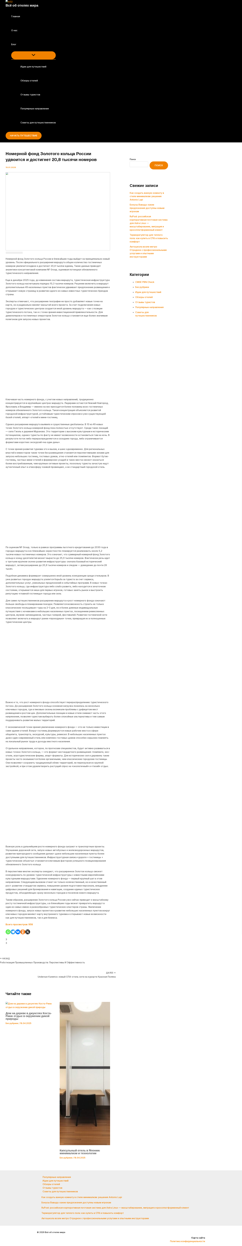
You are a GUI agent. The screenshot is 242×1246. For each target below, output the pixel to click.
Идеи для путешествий (33, 66)
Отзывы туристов (30, 94)
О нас (14, 30)
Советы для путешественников (38, 122)
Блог (13, 44)
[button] (18, 44)
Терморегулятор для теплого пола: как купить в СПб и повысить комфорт (149, 238)
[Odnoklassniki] (22, 931)
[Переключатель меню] (33, 55)
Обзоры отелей (29, 80)
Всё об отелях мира (22, 5)
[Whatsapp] (8, 931)
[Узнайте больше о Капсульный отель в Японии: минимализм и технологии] (85, 1144)
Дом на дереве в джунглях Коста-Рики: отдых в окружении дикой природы (29, 1016)
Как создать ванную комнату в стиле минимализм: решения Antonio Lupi (147, 196)
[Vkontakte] (17, 931)
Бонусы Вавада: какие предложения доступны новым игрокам (147, 208)
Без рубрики (12, 1023)
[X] (27, 931)
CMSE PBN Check (144, 282)
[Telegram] (13, 931)
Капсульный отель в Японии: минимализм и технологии (80, 1152)
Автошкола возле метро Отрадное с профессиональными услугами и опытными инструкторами (95, 1218)
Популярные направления (34, 108)
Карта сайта (198, 1237)
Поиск (133, 159)
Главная (15, 16)
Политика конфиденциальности (187, 1241)
